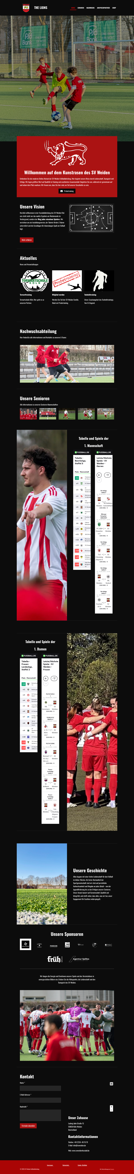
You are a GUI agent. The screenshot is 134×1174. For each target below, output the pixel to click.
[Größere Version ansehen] (25, 944)
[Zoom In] (111, 1106)
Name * (22, 1082)
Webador (112, 1169)
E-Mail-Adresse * (25, 1094)
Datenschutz (66, 1165)
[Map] (91, 1097)
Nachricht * (24, 1106)
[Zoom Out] (111, 1110)
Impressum (50, 1165)
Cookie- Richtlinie (82, 1165)
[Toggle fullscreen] (111, 1083)
